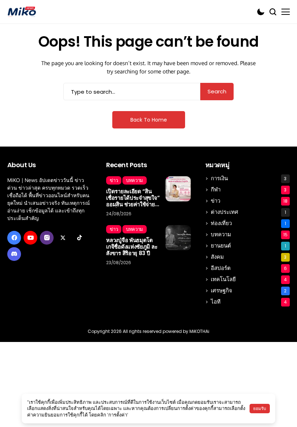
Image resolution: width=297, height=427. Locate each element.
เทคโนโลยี (249, 279)
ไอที (249, 301)
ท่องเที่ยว (248, 223)
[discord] (14, 254)
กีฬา (249, 189)
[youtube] (30, 238)
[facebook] (14, 238)
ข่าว (249, 200)
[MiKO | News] (21, 11)
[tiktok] (79, 238)
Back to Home (148, 119)
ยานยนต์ (248, 245)
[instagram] (47, 238)
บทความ (249, 234)
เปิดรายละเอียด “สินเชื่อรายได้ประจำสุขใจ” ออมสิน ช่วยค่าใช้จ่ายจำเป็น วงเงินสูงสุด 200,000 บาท (132, 198)
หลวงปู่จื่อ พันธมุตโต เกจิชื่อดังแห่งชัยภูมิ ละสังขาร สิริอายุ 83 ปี (131, 247)
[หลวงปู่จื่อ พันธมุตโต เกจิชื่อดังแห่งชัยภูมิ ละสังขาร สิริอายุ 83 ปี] (178, 237)
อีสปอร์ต (249, 268)
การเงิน (249, 178)
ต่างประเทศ (248, 212)
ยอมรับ (259, 408)
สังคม (249, 257)
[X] (63, 238)
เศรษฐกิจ (249, 290)
